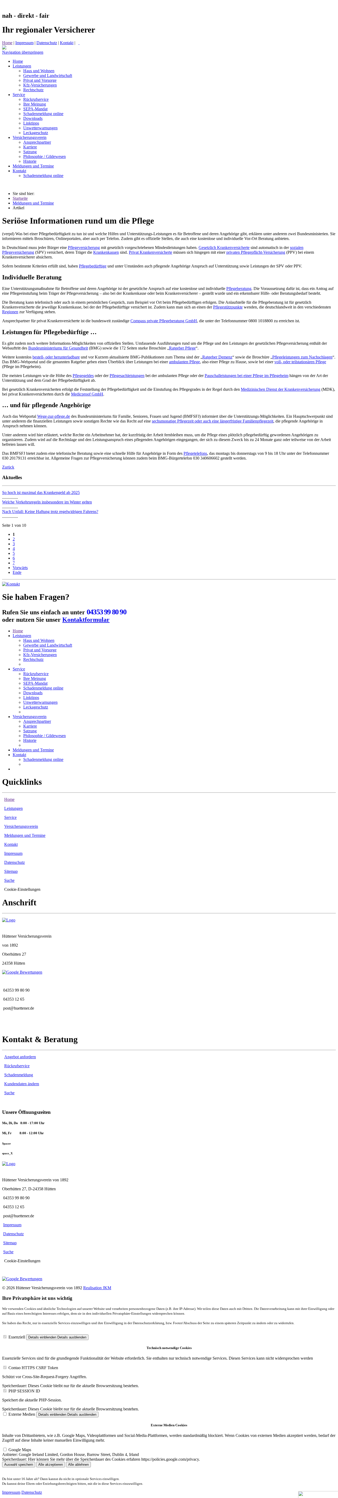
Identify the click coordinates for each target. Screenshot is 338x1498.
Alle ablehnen (78, 1465)
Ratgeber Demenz (217, 357)
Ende (17, 572)
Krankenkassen (106, 252)
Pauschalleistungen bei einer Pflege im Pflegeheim (246, 375)
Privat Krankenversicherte (150, 252)
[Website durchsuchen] (78, 42)
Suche (9, 880)
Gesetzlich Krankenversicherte (224, 247)
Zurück (8, 467)
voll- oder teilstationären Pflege (300, 362)
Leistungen (22, 635)
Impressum (24, 42)
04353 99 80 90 (106, 612)
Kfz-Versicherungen (40, 654)
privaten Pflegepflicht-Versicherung (255, 252)
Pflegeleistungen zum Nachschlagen (302, 357)
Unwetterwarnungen (40, 702)
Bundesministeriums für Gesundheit (58, 348)
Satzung (30, 731)
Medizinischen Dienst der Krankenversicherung (280, 389)
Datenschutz (46, 42)
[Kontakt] (11, 584)
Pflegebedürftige (92, 266)
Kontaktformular (86, 619)
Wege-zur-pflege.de (53, 416)
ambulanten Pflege (184, 362)
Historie (29, 740)
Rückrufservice (36, 673)
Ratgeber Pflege (182, 348)
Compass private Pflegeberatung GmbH (163, 321)
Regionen (10, 312)
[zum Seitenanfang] (4, 48)
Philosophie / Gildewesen (44, 735)
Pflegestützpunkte (228, 307)
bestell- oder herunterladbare (56, 357)
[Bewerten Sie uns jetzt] (22, 972)
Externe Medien (21, 1414)
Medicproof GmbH (87, 394)
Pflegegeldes (83, 375)
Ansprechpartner (37, 721)
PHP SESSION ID (24, 1391)
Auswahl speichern (18, 1465)
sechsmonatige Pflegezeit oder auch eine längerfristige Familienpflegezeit (212, 421)
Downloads (33, 693)
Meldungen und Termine (33, 203)
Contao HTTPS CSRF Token (33, 1367)
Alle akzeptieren (50, 1465)
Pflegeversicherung (84, 247)
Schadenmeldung (18, 1075)
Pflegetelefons (195, 453)
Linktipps (31, 697)
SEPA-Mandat (35, 683)
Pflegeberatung (238, 288)
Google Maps (19, 1449)
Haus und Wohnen (38, 640)
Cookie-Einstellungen (22, 889)
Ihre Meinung (34, 678)
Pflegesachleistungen (127, 375)
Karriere (30, 726)
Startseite (20, 198)
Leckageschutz (35, 707)
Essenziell (16, 1337)
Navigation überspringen (22, 52)
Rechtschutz (33, 659)
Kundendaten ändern (21, 1084)
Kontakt (66, 42)
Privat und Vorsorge (40, 650)
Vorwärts (20, 567)
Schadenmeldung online (43, 688)
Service (19, 669)
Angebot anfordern (20, 1057)
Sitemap (11, 871)
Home (7, 42)
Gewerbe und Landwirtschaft (47, 645)
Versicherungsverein (29, 716)
